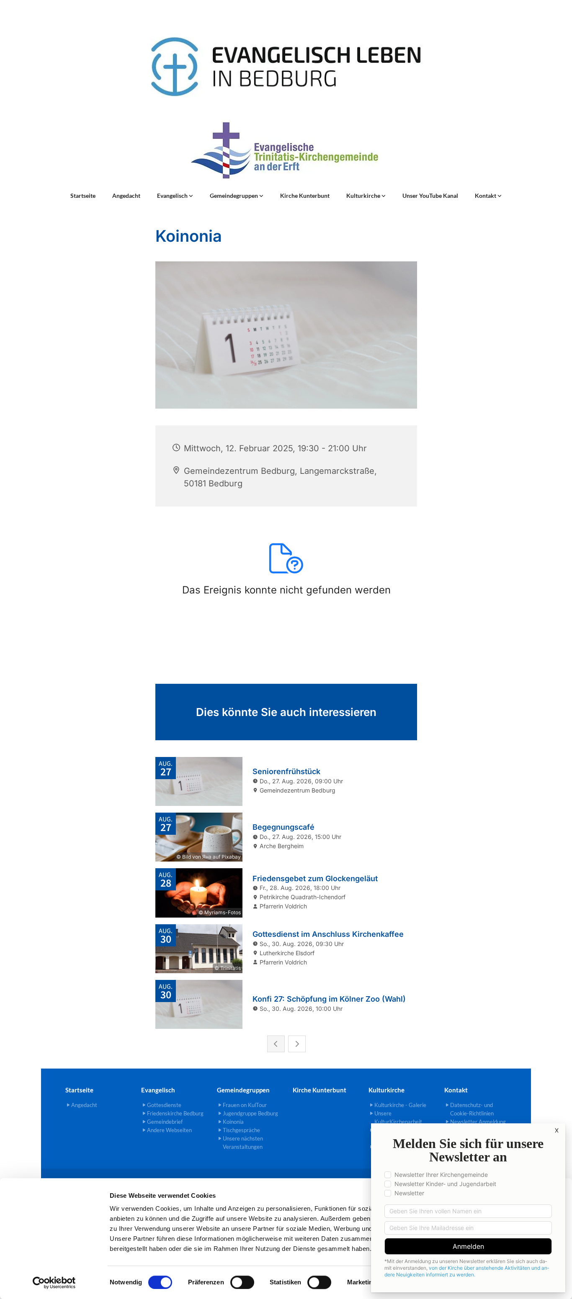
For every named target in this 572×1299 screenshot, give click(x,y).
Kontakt (486, 195)
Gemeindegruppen (234, 195)
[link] (175, 196)
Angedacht (126, 195)
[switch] (242, 1282)
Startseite (82, 195)
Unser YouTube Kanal (430, 195)
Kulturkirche (363, 195)
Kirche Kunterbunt (305, 195)
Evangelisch (173, 195)
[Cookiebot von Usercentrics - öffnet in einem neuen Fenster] (54, 1282)
